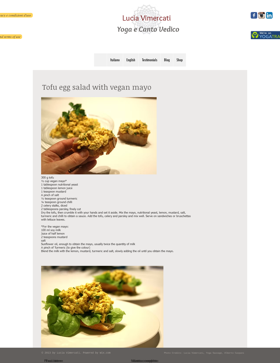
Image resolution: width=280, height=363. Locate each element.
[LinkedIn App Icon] (269, 15)
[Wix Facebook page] (254, 15)
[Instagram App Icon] (261, 15)
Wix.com (105, 352)
